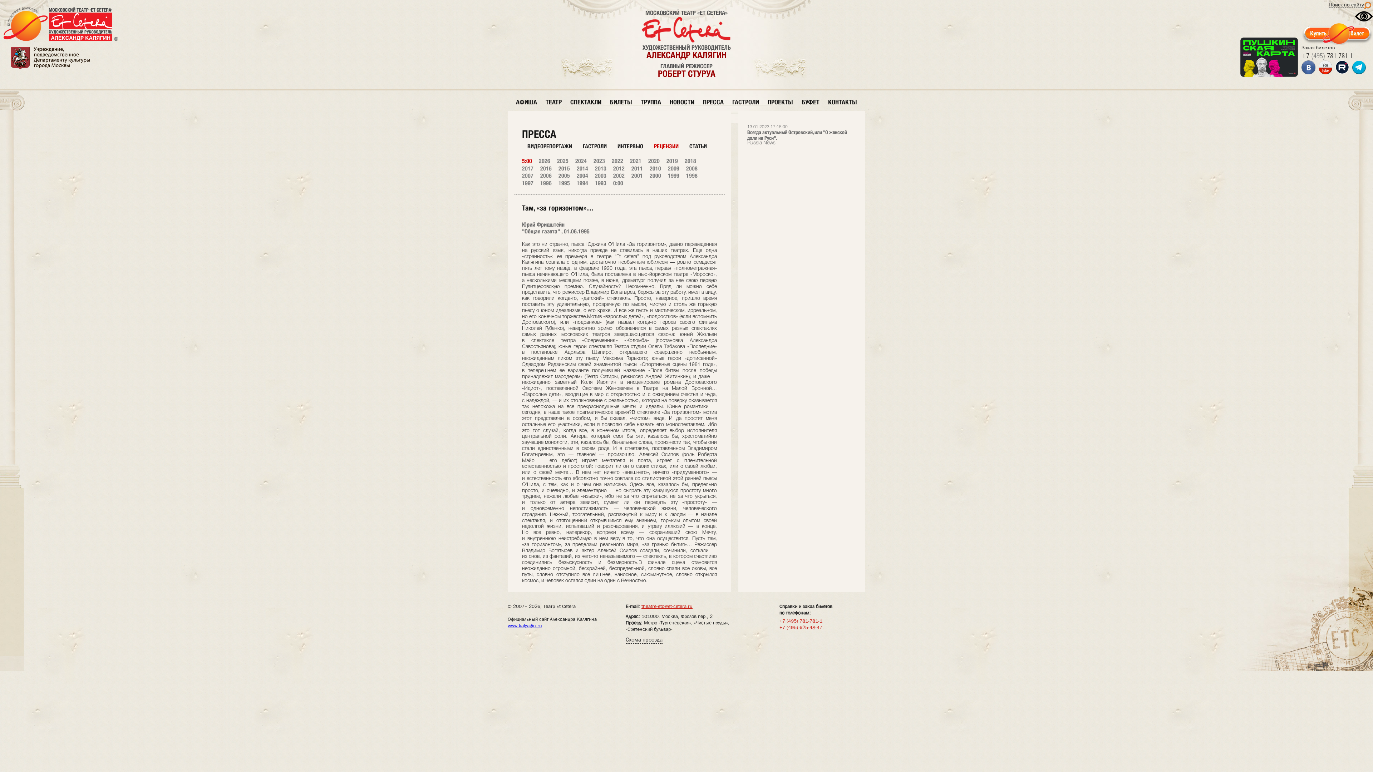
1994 (582, 183)
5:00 (527, 161)
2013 (600, 168)
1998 (692, 175)
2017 (527, 168)
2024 (581, 161)
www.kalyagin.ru (525, 625)
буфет (811, 102)
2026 (544, 161)
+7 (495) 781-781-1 (800, 621)
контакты (842, 102)
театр (554, 102)
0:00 (618, 183)
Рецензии (666, 146)
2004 (582, 175)
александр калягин (686, 55)
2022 (617, 161)
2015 (564, 168)
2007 (527, 175)
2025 (563, 161)
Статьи (698, 146)
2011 (637, 168)
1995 (564, 183)
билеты (621, 102)
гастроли (745, 102)
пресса (713, 102)
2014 (582, 168)
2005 (564, 175)
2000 (655, 175)
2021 (635, 161)
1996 (546, 183)
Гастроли (595, 146)
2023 (599, 161)
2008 (692, 168)
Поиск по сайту (1346, 5)
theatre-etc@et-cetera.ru (667, 606)
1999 (673, 175)
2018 (690, 161)
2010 (655, 168)
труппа (651, 102)
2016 (546, 168)
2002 (619, 175)
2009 (673, 168)
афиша (526, 102)
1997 (527, 183)
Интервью (630, 146)
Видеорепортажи (549, 146)
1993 (600, 183)
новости (682, 102)
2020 (654, 161)
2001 (637, 175)
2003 (600, 175)
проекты (780, 102)
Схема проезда (644, 639)
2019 (672, 161)
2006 (546, 175)
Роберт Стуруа (686, 73)
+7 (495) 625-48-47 (800, 627)
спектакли (585, 102)
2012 (619, 168)
